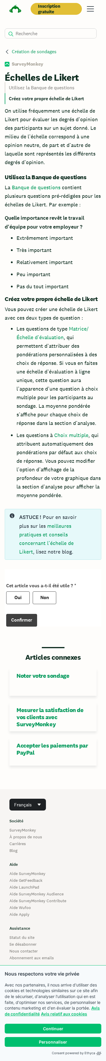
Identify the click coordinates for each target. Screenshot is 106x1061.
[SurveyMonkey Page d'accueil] (15, 9)
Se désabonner (23, 944)
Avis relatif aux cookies (64, 1013)
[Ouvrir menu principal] (90, 9)
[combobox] (27, 805)
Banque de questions (36, 187)
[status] (53, 534)
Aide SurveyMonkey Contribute (37, 900)
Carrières (17, 843)
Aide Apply (19, 914)
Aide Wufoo (20, 907)
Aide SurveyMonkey (27, 873)
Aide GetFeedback (25, 880)
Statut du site (21, 937)
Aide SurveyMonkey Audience (36, 894)
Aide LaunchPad (24, 887)
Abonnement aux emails (31, 957)
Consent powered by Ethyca (73, 1053)
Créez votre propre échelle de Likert (46, 99)
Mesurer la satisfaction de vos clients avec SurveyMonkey (50, 717)
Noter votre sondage (42, 676)
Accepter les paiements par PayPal (52, 749)
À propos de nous (25, 837)
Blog (13, 850)
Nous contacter (23, 951)
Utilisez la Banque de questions (41, 88)
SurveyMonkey (22, 830)
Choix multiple (71, 435)
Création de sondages (34, 51)
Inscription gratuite (49, 8)
